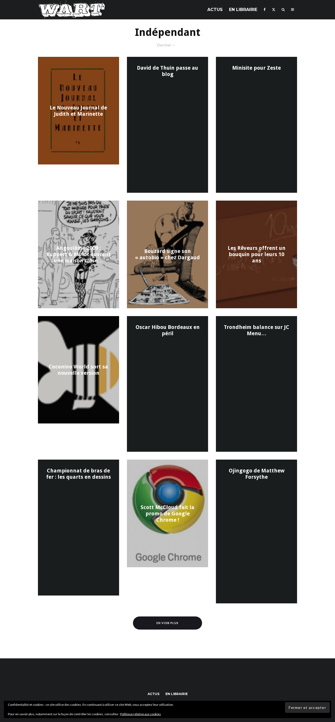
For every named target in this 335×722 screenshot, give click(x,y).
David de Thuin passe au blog (167, 71)
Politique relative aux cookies (140, 714)
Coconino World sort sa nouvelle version (78, 369)
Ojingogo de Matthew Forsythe (256, 473)
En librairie (243, 9)
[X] (273, 9)
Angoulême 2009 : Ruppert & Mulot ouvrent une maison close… (78, 254)
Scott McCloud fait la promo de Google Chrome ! (167, 513)
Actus (215, 9)
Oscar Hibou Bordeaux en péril (168, 330)
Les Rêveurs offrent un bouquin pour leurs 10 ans (257, 254)
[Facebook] (264, 9)
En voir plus (168, 623)
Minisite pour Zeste (256, 68)
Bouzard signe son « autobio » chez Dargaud (167, 254)
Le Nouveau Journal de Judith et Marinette (78, 110)
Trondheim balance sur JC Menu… (256, 330)
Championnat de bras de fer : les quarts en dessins (78, 473)
